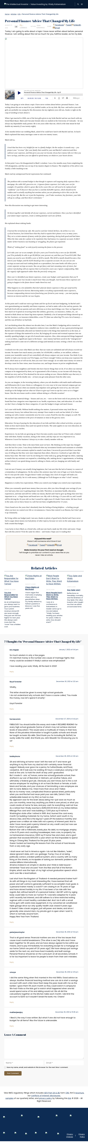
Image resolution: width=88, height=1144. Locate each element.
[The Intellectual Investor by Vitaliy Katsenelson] (12, 1120)
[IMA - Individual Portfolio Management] (77, 1120)
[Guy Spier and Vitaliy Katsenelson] (75, 578)
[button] (78, 4)
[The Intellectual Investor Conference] (63, 1120)
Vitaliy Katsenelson (41, 26)
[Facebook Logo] (8, 1135)
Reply (12, 672)
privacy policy (45, 1098)
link (69, 1098)
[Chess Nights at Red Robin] (33, 577)
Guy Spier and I (73, 590)
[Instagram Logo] (50, 1135)
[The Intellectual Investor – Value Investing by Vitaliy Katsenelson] (35, 4)
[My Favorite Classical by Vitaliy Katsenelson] (29, 1120)
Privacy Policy (82, 1135)
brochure (79, 1093)
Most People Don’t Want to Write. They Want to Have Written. (54, 595)
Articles (13, 14)
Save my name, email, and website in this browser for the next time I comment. (37, 1067)
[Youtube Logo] (19, 1135)
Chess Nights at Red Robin (32, 588)
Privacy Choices (69, 1135)
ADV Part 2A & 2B (52, 1093)
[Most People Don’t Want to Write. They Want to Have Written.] (54, 580)
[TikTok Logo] (61, 1135)
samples (9, 1098)
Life (19, 14)
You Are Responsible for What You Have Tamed (11, 595)
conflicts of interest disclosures (45, 1095)
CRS (67, 1093)
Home (7, 14)
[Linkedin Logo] (39, 1135)
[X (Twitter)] (29, 1135)
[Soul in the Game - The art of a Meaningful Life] (47, 1120)
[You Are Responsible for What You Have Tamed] (12, 580)
